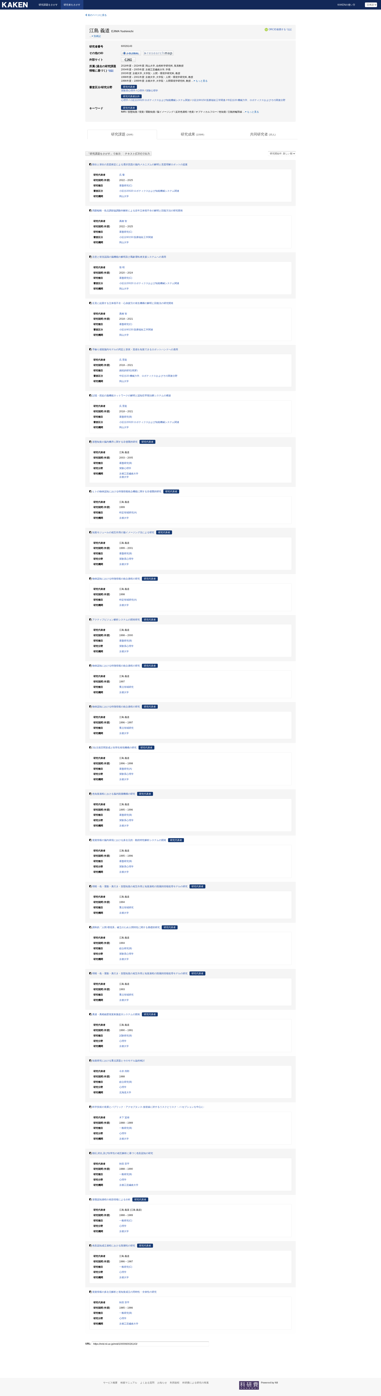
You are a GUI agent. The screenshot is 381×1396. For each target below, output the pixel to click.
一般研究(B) (125, 1128)
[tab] (122, 134)
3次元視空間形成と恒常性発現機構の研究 (114, 747)
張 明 (122, 267)
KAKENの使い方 (346, 4)
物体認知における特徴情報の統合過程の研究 (116, 578)
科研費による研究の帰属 (195, 1382)
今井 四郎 (124, 1071)
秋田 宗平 (124, 1163)
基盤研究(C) (125, 185)
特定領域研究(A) (128, 512)
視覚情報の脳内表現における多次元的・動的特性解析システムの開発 (129, 840)
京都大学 (124, 477)
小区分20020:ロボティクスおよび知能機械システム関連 (160, 100)
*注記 (289, 29)
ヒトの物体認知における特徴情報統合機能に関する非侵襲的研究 (126, 491)
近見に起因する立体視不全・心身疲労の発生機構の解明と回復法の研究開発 (132, 303)
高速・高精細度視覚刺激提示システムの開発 (116, 1014)
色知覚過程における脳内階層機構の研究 (113, 793)
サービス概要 (110, 1382)
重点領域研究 (126, 687)
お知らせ (162, 1382)
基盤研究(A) (125, 768)
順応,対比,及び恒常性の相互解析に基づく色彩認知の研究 (122, 1153)
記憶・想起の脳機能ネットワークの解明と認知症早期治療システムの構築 (131, 395)
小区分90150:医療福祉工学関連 (208, 100)
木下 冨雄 (124, 1117)
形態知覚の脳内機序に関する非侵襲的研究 (115, 441)
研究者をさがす (72, 4)
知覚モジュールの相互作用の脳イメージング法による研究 (123, 532)
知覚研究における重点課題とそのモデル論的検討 (118, 1060)
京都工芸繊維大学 (128, 473)
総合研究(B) (125, 948)
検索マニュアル (128, 1382)
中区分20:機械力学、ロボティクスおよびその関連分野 (256, 100)
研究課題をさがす (48, 4)
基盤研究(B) (125, 416)
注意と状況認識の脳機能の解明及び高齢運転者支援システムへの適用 (129, 256)
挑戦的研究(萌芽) (128, 370)
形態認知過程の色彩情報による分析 (111, 1199)
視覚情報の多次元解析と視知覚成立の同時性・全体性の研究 (124, 1292)
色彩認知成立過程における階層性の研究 (113, 1245)
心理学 (140, 90)
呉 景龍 (123, 359)
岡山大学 (124, 196)
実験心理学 (152, 90)
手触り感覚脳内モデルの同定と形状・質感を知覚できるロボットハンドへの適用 (135, 349)
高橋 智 (123, 221)
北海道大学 (125, 1092)
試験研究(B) (125, 1035)
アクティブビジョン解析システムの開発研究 (116, 619)
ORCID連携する (277, 29)
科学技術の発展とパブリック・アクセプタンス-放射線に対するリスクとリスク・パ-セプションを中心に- (148, 1107)
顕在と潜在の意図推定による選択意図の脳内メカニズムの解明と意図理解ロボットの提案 (140, 164)
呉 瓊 (122, 174)
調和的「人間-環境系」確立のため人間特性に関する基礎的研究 (126, 927)
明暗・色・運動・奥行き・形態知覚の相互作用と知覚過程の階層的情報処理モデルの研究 (140, 886)
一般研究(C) (125, 1220)
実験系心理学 (128, 90)
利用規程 (174, 1382)
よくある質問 (147, 1382)
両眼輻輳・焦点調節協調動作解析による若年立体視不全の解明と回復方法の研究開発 (137, 210)
